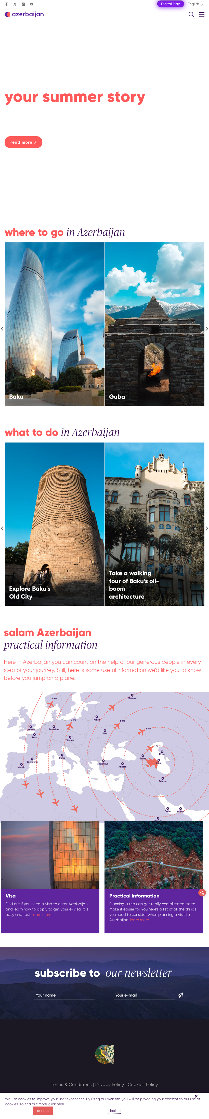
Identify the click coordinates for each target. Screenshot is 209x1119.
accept (43, 1111)
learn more (41, 914)
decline (115, 1111)
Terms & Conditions (71, 1084)
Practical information (134, 896)
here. (60, 1104)
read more (21, 142)
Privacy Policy (109, 1084)
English (193, 4)
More (71, 337)
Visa (11, 896)
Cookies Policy (143, 1084)
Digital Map (170, 4)
